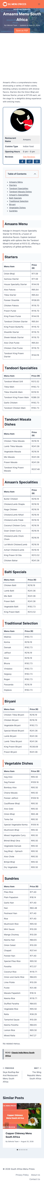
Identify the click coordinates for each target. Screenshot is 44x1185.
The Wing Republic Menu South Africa (34, 1073)
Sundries (13, 211)
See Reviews (29, 157)
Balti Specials (15, 198)
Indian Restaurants (22, 9)
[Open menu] (39, 4)
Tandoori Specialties (18, 188)
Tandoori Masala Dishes (20, 192)
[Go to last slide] (7, 1125)
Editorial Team (13, 1141)
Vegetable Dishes (17, 208)
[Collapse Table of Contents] (35, 174)
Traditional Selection (18, 201)
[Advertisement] (22, 59)
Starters (13, 185)
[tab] (17, 1149)
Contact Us (34, 1179)
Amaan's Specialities (19, 195)
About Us (35, 1175)
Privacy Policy (22, 1175)
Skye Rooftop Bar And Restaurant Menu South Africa (11, 1075)
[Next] (37, 1125)
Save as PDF (22, 30)
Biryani (12, 204)
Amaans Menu (16, 182)
